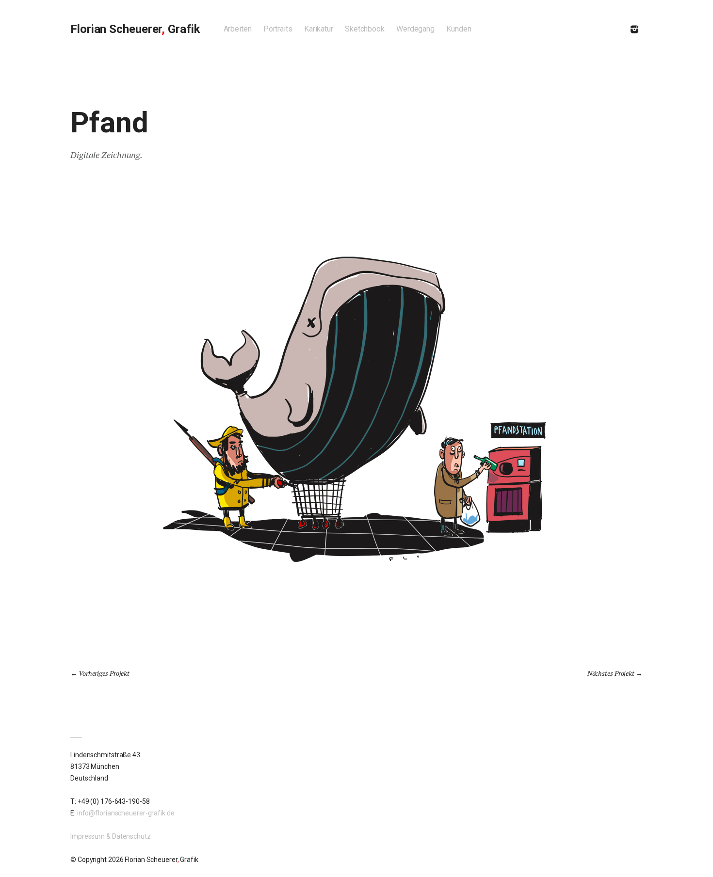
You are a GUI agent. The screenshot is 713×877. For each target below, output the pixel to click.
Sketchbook (365, 28)
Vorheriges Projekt (104, 673)
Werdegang (415, 28)
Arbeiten (238, 28)
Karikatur (318, 28)
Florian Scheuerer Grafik (135, 29)
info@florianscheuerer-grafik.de (126, 813)
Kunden (458, 28)
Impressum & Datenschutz (110, 836)
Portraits (277, 28)
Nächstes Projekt (610, 673)
